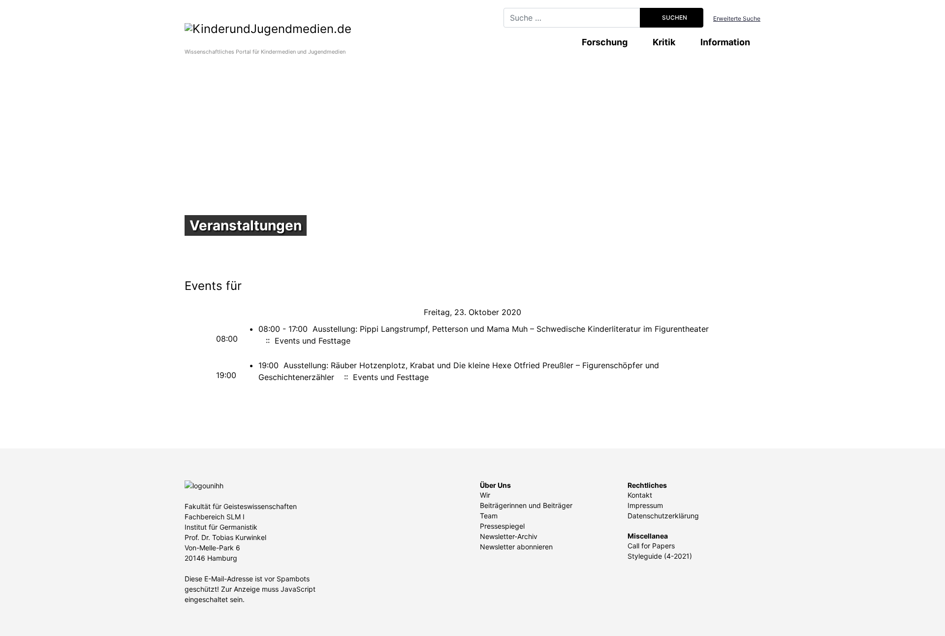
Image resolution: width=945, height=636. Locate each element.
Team (489, 515)
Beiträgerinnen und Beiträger (526, 505)
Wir (485, 495)
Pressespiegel (502, 526)
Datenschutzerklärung (663, 515)
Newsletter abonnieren (516, 546)
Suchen (674, 17)
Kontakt (640, 495)
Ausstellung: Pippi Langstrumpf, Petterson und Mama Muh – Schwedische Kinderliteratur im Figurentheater (511, 329)
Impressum (645, 505)
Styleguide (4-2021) (660, 556)
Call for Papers (651, 545)
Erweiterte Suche (736, 18)
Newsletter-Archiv (508, 536)
